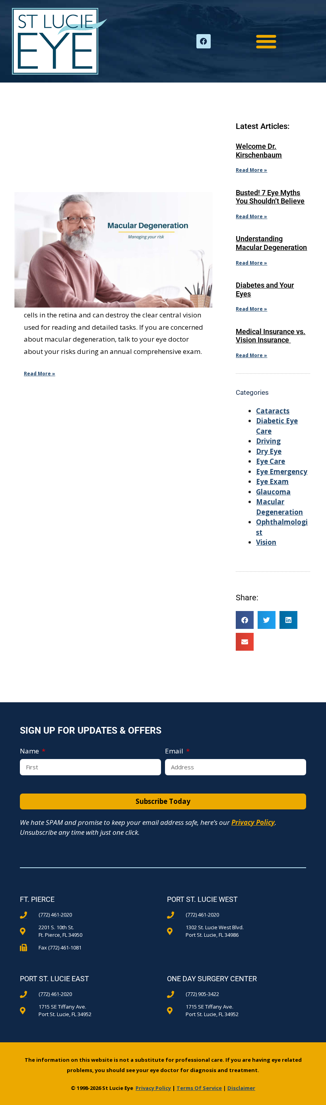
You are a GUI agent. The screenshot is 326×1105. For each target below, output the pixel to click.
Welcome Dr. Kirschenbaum (259, 150)
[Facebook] (203, 41)
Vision (266, 542)
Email (175, 750)
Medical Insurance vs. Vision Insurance (270, 335)
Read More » (39, 373)
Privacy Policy (253, 822)
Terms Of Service (199, 1088)
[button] (266, 41)
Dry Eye (268, 451)
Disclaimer (241, 1088)
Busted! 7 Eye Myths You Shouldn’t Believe (270, 197)
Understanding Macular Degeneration (271, 243)
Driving (268, 441)
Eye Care (270, 461)
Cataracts (272, 410)
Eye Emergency (281, 471)
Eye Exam (272, 481)
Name (30, 750)
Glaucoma (273, 491)
